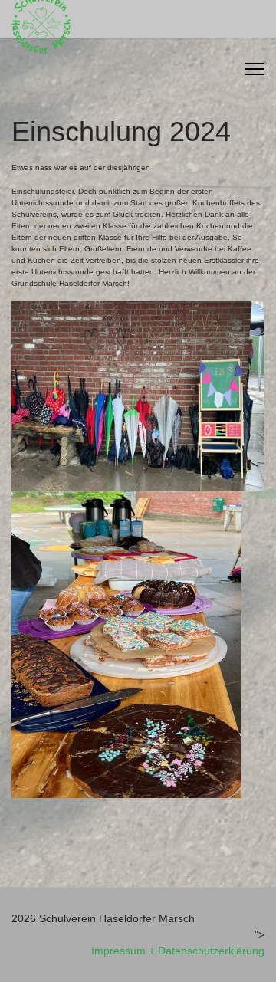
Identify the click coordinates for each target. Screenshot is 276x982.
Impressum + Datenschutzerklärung (177, 950)
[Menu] (254, 69)
